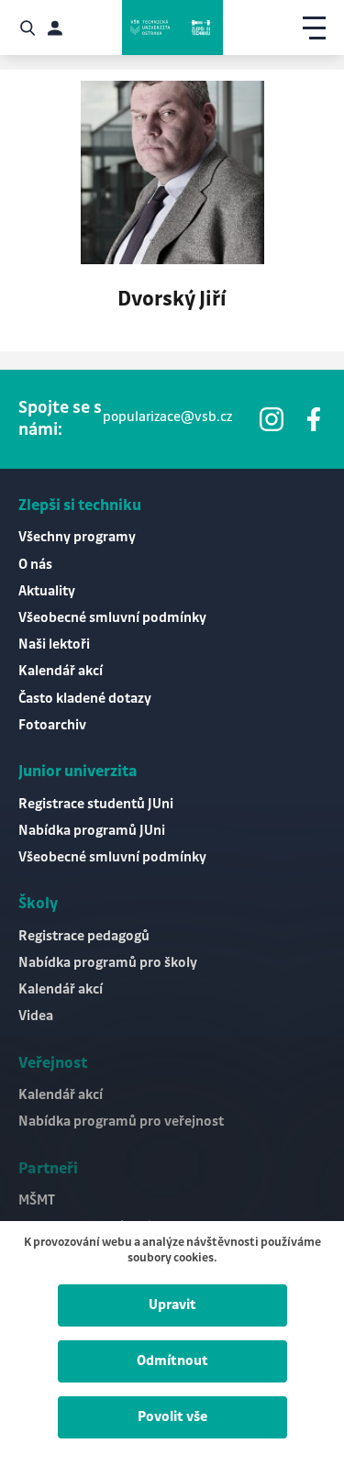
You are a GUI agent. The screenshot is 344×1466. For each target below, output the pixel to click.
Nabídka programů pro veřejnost (121, 1122)
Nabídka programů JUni (91, 831)
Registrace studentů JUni (95, 804)
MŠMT (36, 1201)
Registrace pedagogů (84, 936)
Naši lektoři (54, 645)
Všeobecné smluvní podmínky (112, 618)
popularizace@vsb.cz (167, 417)
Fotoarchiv (52, 725)
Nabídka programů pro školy (107, 963)
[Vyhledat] (27, 28)
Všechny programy (77, 537)
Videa (35, 1016)
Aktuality (46, 591)
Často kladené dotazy (84, 699)
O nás (35, 565)
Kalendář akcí (60, 671)
